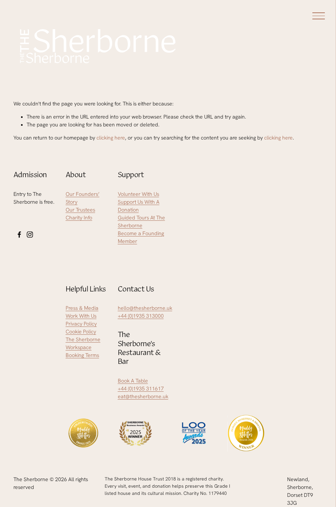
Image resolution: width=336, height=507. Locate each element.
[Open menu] (319, 16)
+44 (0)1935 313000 (141, 315)
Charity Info (79, 217)
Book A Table (133, 380)
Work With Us (81, 315)
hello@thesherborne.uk (145, 308)
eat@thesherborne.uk (143, 396)
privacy (276, 324)
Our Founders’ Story (82, 198)
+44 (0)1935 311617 (141, 388)
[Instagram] (30, 234)
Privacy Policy (81, 323)
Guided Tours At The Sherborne (141, 221)
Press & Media (82, 308)
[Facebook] (19, 234)
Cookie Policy (81, 331)
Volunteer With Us (138, 194)
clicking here (110, 137)
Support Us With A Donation (138, 205)
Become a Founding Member (141, 237)
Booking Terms (82, 355)
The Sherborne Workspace (83, 343)
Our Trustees (80, 209)
